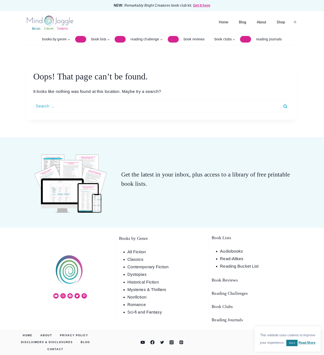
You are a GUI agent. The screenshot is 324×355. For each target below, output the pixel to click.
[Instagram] (172, 342)
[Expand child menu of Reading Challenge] (173, 39)
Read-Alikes (231, 258)
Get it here (201, 5)
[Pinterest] (181, 342)
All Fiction (136, 252)
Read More (306, 342)
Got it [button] (292, 343)
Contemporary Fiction (148, 267)
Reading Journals (269, 39)
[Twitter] (162, 342)
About (261, 22)
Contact (55, 349)
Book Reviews (194, 39)
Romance (136, 304)
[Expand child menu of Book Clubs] (245, 39)
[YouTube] (143, 342)
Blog (242, 22)
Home (223, 22)
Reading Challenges (230, 293)
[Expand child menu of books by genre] (80, 39)
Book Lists (221, 237)
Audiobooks (231, 251)
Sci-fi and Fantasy (144, 312)
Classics (135, 259)
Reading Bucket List (239, 266)
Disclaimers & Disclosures (47, 342)
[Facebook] (152, 342)
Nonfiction (137, 297)
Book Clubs (222, 306)
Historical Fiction (143, 282)
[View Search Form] (295, 22)
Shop (281, 22)
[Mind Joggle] (50, 22)
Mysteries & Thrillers (146, 289)
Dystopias (137, 274)
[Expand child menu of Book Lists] (120, 39)
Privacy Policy (74, 335)
